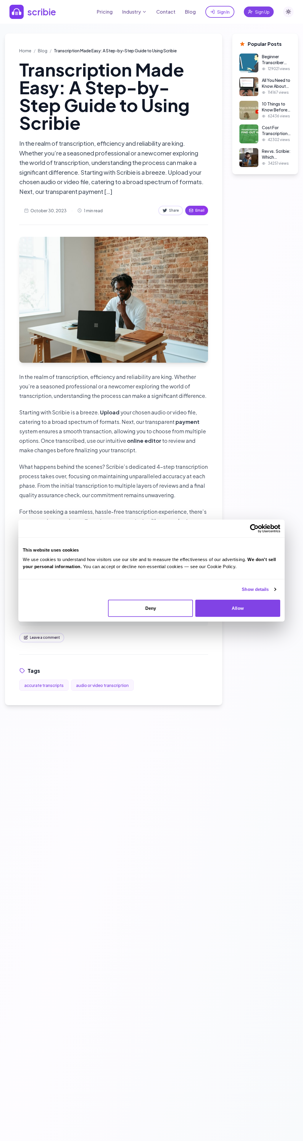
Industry (131, 12)
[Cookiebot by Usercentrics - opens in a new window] (254, 528)
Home (25, 50)
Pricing (105, 12)
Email (199, 210)
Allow (238, 607)
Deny (150, 607)
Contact (165, 12)
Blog (190, 12)
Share (174, 210)
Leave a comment (45, 637)
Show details (255, 589)
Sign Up (262, 11)
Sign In (223, 11)
